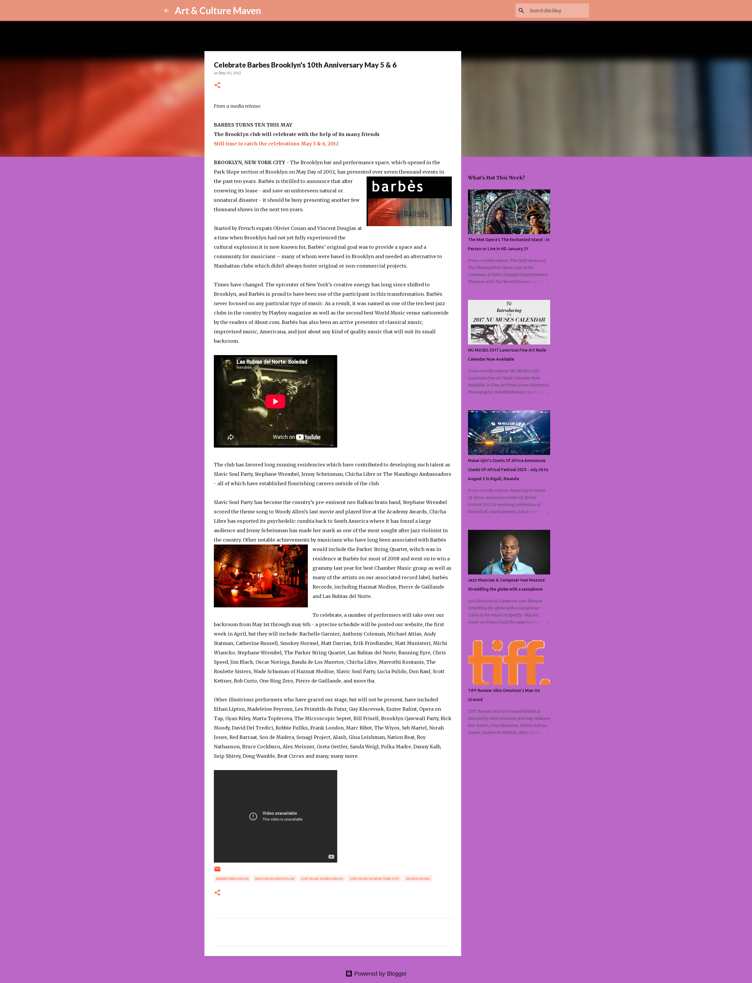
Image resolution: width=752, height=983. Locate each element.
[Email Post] (217, 871)
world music (418, 878)
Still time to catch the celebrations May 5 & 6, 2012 (276, 144)
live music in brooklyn (322, 878)
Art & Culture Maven (218, 10)
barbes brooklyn (232, 878)
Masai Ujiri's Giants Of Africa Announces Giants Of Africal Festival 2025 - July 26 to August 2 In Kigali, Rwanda (508, 469)
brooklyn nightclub (274, 878)
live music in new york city (374, 878)
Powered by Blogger (379, 973)
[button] (217, 86)
